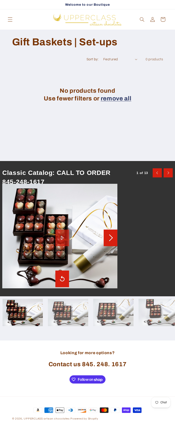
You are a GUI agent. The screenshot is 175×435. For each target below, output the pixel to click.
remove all (116, 98)
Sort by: (92, 59)
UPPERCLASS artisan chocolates (46, 418)
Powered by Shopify (84, 418)
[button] (10, 19)
